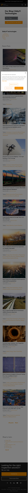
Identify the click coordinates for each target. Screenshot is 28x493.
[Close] (25, 72)
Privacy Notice (4, 80)
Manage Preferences (13, 84)
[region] (14, 81)
